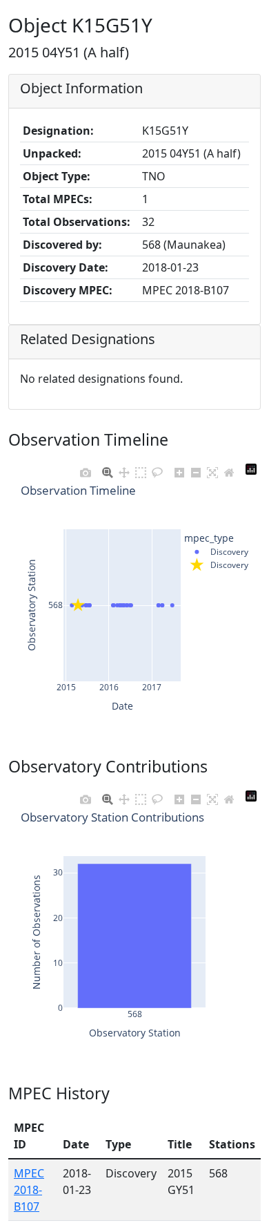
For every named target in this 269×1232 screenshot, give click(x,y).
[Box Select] (140, 469)
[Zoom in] (179, 469)
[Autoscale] (212, 469)
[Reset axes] (229, 469)
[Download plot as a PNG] (85, 469)
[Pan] (124, 469)
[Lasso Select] (157, 469)
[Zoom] (107, 469)
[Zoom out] (196, 469)
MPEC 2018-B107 (29, 1190)
